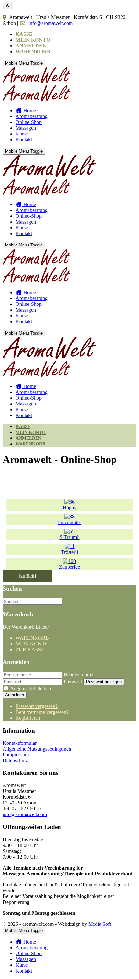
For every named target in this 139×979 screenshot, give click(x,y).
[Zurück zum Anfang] (8, 6)
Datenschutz (15, 760)
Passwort (73, 681)
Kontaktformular (20, 743)
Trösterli (69, 552)
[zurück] (27, 576)
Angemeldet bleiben (30, 688)
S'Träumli (70, 537)
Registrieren (28, 718)
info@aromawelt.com (50, 23)
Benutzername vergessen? (42, 712)
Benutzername (78, 674)
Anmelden (14, 695)
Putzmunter (69, 522)
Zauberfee (69, 567)
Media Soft (99, 924)
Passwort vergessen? (37, 706)
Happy (70, 507)
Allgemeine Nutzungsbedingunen (37, 749)
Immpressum (16, 754)
